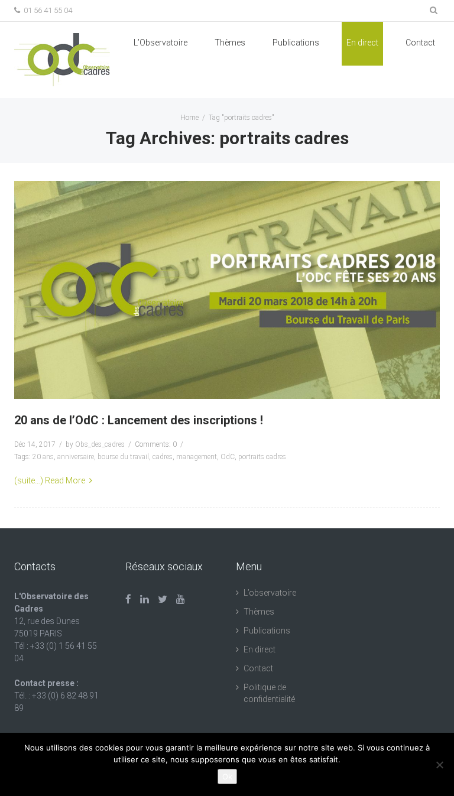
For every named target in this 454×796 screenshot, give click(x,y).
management (196, 457)
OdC (227, 457)
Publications (267, 630)
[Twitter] (162, 599)
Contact (420, 42)
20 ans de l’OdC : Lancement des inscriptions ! (138, 420)
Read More (65, 480)
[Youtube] (180, 599)
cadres (163, 457)
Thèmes (230, 42)
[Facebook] (128, 599)
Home (189, 117)
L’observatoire (270, 592)
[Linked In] (144, 599)
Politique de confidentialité (269, 693)
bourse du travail (123, 457)
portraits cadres (262, 457)
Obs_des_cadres (100, 444)
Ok (227, 776)
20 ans (43, 457)
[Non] (439, 765)
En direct (362, 42)
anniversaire (75, 457)
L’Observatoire (160, 42)
